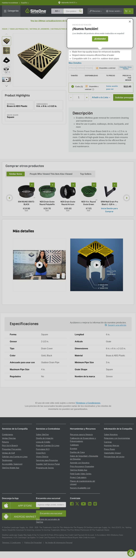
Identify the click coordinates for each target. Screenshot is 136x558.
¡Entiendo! (100, 38)
